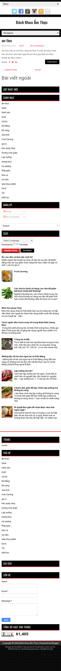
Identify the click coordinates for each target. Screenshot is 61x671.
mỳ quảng (6, 166)
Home (38, 70)
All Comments (12, 217)
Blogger (55, 643)
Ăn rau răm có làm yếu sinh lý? (17, 257)
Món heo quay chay (12, 308)
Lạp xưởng (7, 157)
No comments (37, 46)
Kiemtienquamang (30, 649)
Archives (27, 250)
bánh (4, 108)
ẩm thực (5, 103)
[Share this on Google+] (16, 62)
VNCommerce (14, 649)
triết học (5, 197)
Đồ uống (5, 130)
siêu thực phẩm (9, 184)
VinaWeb (18, 647)
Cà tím (4, 121)
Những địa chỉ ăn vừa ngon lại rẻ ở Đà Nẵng (23, 356)
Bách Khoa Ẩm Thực (32, 22)
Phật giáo (6, 170)
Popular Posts (10, 250)
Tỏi (3, 193)
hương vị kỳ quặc (9, 153)
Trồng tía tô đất (21, 339)
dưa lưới (5, 135)
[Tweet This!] (12, 62)
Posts (8, 211)
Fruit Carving (7, 139)
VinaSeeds (39, 647)
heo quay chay (8, 148)
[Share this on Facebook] (9, 62)
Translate (23, 244)
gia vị (4, 144)
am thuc (7, 40)
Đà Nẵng (6, 126)
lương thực (7, 161)
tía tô (4, 188)
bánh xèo (6, 112)
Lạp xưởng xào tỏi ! (23, 371)
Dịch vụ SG (50, 647)
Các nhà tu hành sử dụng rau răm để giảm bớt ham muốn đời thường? (35, 289)
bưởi (4, 117)
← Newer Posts (10, 70)
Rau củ (5, 175)
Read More (52, 62)
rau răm (5, 179)
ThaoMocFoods (46, 649)
